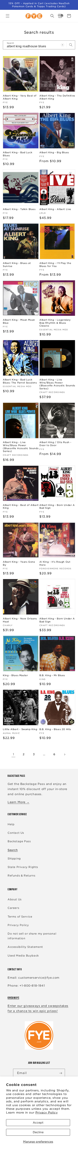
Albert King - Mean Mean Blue (19, 321)
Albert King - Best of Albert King (21, 506)
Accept (38, 1122)
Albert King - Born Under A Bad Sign (57, 506)
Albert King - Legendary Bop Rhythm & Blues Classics (55, 322)
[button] (7, 16)
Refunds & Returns (21, 875)
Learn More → (18, 802)
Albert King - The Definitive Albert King (57, 97)
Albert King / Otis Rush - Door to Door (55, 444)
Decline (38, 1132)
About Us (15, 899)
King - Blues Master (15, 675)
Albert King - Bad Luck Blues (17, 154)
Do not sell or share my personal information (32, 936)
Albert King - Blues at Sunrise (17, 265)
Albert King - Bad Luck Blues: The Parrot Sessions (20, 381)
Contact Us (16, 832)
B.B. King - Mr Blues (52, 675)
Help (11, 824)
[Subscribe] (60, 1073)
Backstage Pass (19, 841)
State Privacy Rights (23, 867)
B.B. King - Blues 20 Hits (55, 729)
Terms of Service (20, 916)
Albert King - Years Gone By (19, 563)
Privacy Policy (46, 1112)
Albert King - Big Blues (54, 152)
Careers (13, 907)
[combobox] (39, 45)
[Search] (71, 45)
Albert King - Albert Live (55, 209)
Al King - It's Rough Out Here (54, 563)
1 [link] (13, 754)
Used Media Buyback (23, 955)
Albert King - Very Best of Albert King (20, 97)
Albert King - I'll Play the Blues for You (55, 265)
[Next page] (64, 754)
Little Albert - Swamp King (20, 729)
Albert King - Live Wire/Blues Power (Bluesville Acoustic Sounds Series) (57, 384)
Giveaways (13, 997)
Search (13, 850)
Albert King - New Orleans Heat (20, 620)
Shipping (14, 858)
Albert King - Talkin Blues (19, 209)
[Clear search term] (62, 45)
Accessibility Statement (25, 946)
